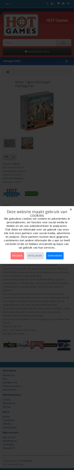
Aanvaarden (55, 255)
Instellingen (35, 255)
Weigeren (17, 255)
